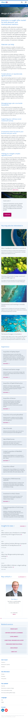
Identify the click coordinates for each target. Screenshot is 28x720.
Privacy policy (3, 678)
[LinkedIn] (2, 710)
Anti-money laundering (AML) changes (8, 692)
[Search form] (22, 2)
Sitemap (2, 674)
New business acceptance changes (7, 688)
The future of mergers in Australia (10, 334)
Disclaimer (3, 676)
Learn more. (16, 189)
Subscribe (3, 686)
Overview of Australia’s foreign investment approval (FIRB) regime (13, 277)
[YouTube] (6, 710)
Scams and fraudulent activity (6, 690)
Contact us (3, 662)
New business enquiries (5, 664)
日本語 (2, 702)
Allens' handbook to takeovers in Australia (13, 248)
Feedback (3, 666)
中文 (2, 700)
